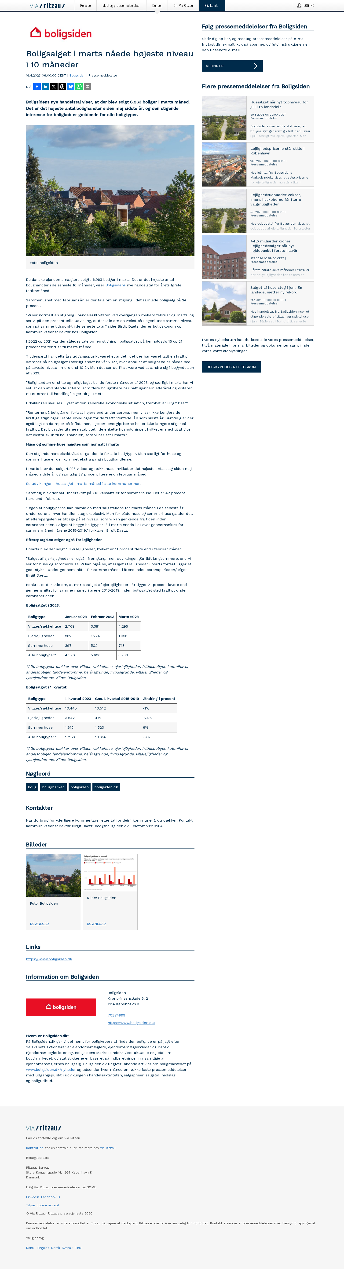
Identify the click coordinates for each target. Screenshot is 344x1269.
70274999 (116, 1015)
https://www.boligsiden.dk (49, 959)
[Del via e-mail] (87, 87)
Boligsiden (77, 75)
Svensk (67, 1248)
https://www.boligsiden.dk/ (131, 1022)
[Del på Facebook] (37, 87)
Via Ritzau (108, 1148)
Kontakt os (34, 1148)
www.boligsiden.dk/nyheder (51, 1069)
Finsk (78, 1248)
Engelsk (43, 1248)
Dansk (30, 1248)
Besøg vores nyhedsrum (231, 367)
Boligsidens (116, 285)
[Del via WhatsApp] (79, 87)
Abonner (214, 66)
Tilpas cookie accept (42, 1205)
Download (39, 923)
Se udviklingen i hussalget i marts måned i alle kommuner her (83, 483)
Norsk (55, 1248)
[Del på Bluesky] (70, 87)
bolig (32, 787)
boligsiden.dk (106, 787)
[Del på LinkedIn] (45, 87)
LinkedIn (32, 1197)
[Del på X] (54, 87)
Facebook (48, 1197)
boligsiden (79, 787)
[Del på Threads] (62, 87)
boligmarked (53, 787)
